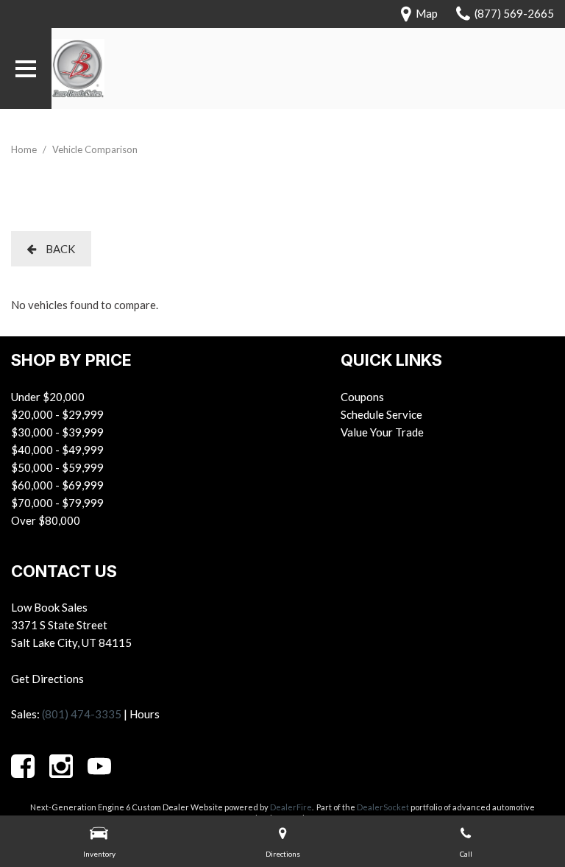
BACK (59, 248)
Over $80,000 (45, 520)
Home (25, 149)
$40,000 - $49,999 (57, 449)
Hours (144, 714)
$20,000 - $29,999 (57, 414)
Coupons (362, 396)
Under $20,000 (48, 396)
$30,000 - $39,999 (57, 432)
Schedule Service (381, 414)
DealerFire (291, 807)
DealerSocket (383, 807)
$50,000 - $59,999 (57, 467)
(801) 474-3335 (81, 714)
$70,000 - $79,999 (57, 502)
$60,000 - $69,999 (57, 485)
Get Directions (47, 678)
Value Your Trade (382, 432)
